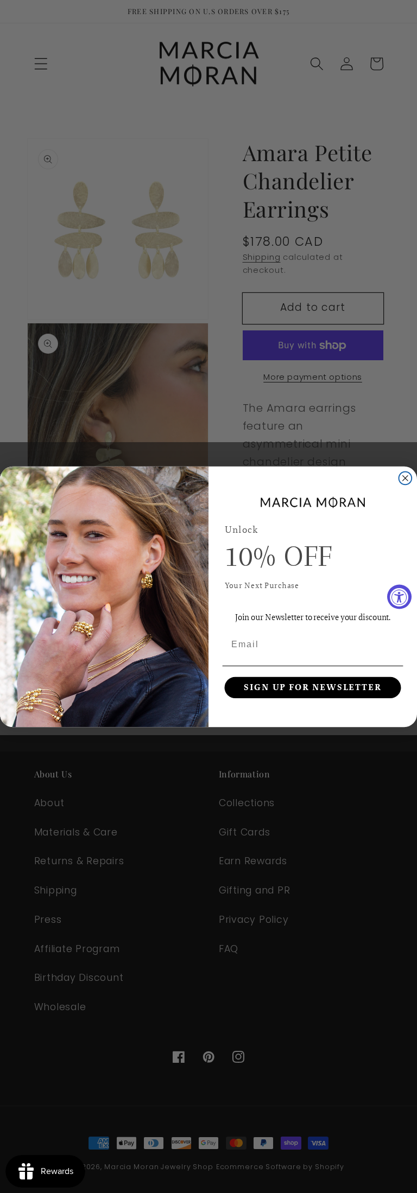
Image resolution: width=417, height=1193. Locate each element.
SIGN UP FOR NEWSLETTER (312, 687)
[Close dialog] (405, 477)
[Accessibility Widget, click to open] (399, 596)
